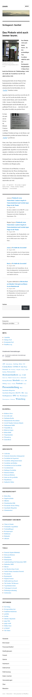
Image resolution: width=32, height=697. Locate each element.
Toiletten (21, 186)
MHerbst (6, 501)
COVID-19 (16, 367)
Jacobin (6, 616)
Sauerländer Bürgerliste (8, 390)
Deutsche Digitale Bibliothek (12, 552)
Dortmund (5, 369)
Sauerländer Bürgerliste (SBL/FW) (11, 393)
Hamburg (4, 372)
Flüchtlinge (13, 369)
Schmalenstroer (8, 510)
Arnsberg (15, 364)
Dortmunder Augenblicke (11, 526)
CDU (24, 364)
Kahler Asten (5, 377)
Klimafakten (7, 557)
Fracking (23, 369)
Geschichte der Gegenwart (11, 458)
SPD (14, 395)
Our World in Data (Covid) (11, 569)
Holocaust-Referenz (9, 475)
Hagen (26, 369)
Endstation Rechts (9, 418)
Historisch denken (9, 472)
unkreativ (6, 538)
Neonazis (22, 380)
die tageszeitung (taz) (10, 609)
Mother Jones (7, 626)
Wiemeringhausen (6, 399)
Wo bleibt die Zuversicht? (19, 248)
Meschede (16, 380)
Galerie (4, 659)
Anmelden (7, 337)
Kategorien (5, 321)
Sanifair (5, 90)
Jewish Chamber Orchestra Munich (13, 423)
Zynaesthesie (7, 439)
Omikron (9, 383)
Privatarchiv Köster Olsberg (11, 505)
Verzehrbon (5, 188)
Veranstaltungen (7, 680)
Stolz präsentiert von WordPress (21, 693)
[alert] (16, 355)
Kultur (7, 186)
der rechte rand (8, 416)
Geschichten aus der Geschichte (12, 465)
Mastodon (5, 688)
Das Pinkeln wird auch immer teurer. (15, 34)
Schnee (26, 393)
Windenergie (12, 399)
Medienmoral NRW (9, 425)
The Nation (7, 630)
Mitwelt (6, 567)
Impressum (5, 663)
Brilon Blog (7, 496)
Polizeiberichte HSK (9, 503)
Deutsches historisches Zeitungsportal (14, 456)
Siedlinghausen (7, 396)
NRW (26, 380)
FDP (9, 369)
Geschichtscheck (8, 468)
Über (3, 684)
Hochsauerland (11, 372)
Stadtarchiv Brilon (9, 482)
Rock (21, 387)
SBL (22, 393)
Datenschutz (6, 668)
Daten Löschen (7, 676)
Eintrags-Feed (8, 340)
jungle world (7, 623)
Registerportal (8, 576)
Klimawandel (23, 377)
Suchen (4, 304)
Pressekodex (7, 574)
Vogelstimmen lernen (10, 585)
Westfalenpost (23, 396)
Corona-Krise (7, 366)
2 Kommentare (13, 188)
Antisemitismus (9, 364)
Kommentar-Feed (9, 342)
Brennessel (5, 643)
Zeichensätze (7, 593)
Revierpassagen (8, 531)
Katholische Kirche (16, 377)
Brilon (20, 364)
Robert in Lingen (8, 430)
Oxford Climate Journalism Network (14, 571)
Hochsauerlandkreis (10, 374)
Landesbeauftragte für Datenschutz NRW (15, 562)
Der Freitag (7, 607)
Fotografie (18, 369)
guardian (6, 614)
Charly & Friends (9, 524)
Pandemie (19, 383)
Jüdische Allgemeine (9, 618)
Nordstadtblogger (9, 529)
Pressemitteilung (10, 387)
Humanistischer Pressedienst (11, 420)
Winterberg (20, 398)
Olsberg (4, 383)
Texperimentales (8, 435)
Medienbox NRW (9, 564)
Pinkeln (12, 186)
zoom (5, 6)
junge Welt (7, 621)
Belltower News (8, 413)
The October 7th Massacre (11, 583)
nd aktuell (6, 628)
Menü (27, 6)
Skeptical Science (9, 578)
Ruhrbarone (7, 534)
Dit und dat (17, 185)
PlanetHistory (8, 479)
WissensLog (7, 437)
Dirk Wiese (24, 367)
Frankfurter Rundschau (10, 611)
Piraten (25, 383)
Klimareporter (8, 559)
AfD (3, 364)
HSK (20, 375)
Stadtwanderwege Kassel (11, 581)
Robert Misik (7, 432)
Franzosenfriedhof (7, 647)
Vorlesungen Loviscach (10, 588)
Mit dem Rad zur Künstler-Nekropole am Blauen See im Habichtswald (17, 283)
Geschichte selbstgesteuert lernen (13, 461)
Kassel (10, 377)
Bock (8, 263)
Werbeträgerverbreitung (10, 590)
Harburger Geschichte (10, 470)
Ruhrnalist (7, 536)
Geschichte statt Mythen (10, 463)
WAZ (18, 396)
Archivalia (7, 453)
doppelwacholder (8, 498)
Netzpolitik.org (8, 428)
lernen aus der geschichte (11, 477)
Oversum (13, 383)
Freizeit (4, 655)
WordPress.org (8, 344)
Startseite (5, 639)
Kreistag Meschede (7, 380)
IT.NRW (24, 375)
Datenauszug (6, 672)
